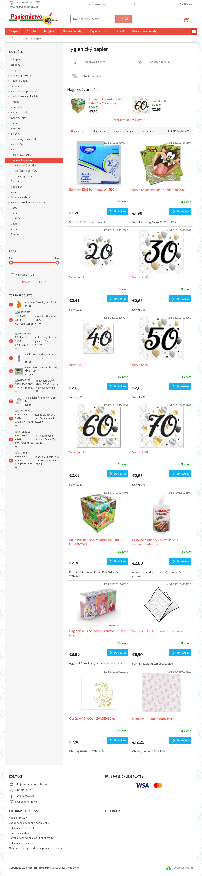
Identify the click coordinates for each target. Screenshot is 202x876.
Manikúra (16, 219)
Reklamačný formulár (21, 843)
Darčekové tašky (21, 155)
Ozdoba (16, 65)
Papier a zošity (19, 81)
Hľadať (123, 19)
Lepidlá (15, 86)
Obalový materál (21, 197)
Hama (14, 150)
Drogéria (16, 70)
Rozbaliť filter (32, 282)
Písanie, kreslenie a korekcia (28, 203)
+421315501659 (24, 790)
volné (14, 224)
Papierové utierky (25, 166)
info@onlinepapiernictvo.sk (31, 784)
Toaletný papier (24, 176)
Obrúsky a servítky (26, 171)
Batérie (15, 128)
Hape (14, 213)
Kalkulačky (17, 144)
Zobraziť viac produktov (128, 119)
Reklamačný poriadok (22, 828)
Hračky (15, 102)
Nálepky (16, 60)
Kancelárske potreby (23, 92)
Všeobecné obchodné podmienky (29, 823)
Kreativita (16, 107)
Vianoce (15, 192)
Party (14, 208)
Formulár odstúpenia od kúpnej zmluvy (32, 838)
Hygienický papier (21, 160)
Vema (14, 229)
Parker (15, 123)
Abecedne (148, 131)
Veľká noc (16, 187)
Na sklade (25, 275)
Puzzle (15, 181)
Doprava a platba (19, 833)
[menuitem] (13, 31)
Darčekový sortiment (23, 139)
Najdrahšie (99, 131)
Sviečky (15, 134)
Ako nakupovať (97, 4)
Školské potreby (21, 75)
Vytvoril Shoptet (183, 868)
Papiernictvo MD (24, 796)
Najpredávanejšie (124, 131)
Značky (15, 234)
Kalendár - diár (19, 113)
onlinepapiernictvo (26, 802)
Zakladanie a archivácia (24, 97)
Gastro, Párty (19, 118)
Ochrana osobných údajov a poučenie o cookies (37, 848)
